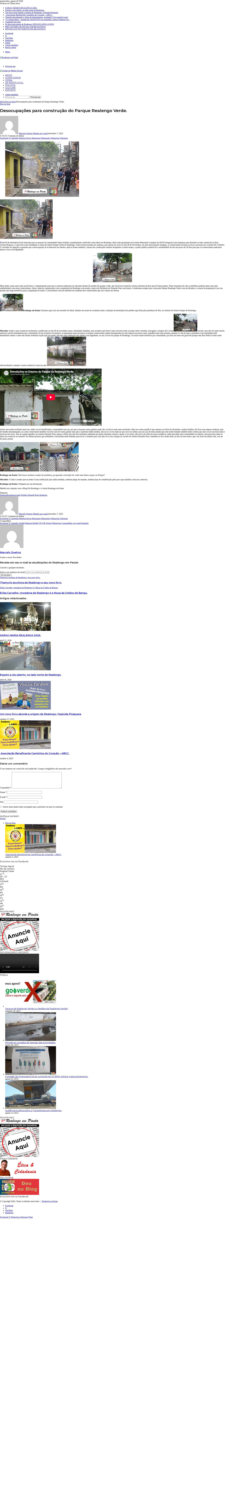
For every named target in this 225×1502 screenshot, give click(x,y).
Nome (3, 792)
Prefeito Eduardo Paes (30, 495)
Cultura (10, 87)
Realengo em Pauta (50, 1201)
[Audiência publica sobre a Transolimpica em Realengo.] (30, 1108)
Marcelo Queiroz (26, 133)
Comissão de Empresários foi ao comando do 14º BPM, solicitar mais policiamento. (46, 1076)
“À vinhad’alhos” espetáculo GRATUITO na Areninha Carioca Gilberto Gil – (37, 19)
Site (1, 802)
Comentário (5, 788)
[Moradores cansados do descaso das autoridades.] (30, 1040)
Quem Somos (13, 78)
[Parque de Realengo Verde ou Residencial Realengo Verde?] (30, 1006)
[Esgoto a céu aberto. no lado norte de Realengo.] (25, 669)
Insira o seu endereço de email (12, 572)
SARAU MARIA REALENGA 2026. (21, 8)
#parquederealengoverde (10, 495)
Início (8, 75)
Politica (10, 85)
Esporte (10, 90)
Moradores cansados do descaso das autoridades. (30, 1042)
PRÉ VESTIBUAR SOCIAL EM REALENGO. (25, 27)
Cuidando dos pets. (13, 22)
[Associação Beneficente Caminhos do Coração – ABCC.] (25, 748)
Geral (8, 80)
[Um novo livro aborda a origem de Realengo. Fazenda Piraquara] (25, 709)
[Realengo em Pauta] (9, 57)
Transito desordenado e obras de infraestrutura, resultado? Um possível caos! (36, 17)
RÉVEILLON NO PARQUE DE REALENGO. (25, 29)
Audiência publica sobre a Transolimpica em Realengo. (33, 1110)
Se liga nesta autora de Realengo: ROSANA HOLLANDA (29, 24)
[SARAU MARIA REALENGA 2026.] (25, 630)
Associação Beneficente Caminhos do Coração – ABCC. (29, 15)
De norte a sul (14, 82)
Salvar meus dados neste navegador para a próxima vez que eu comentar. (33, 807)
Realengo (43, 495)
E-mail (3, 797)
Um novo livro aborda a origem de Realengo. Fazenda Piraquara (31, 12)
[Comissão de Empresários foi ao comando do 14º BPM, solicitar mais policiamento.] (30, 1074)
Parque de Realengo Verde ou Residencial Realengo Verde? (36, 1008)
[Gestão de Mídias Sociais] (11, 71)
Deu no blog (10, 102)
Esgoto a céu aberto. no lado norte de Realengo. (25, 10)
